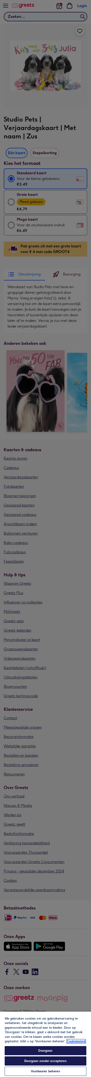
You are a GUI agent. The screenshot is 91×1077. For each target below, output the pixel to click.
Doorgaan (45, 1050)
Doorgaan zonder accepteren (45, 1061)
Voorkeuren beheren (45, 1071)
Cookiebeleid (76, 1041)
